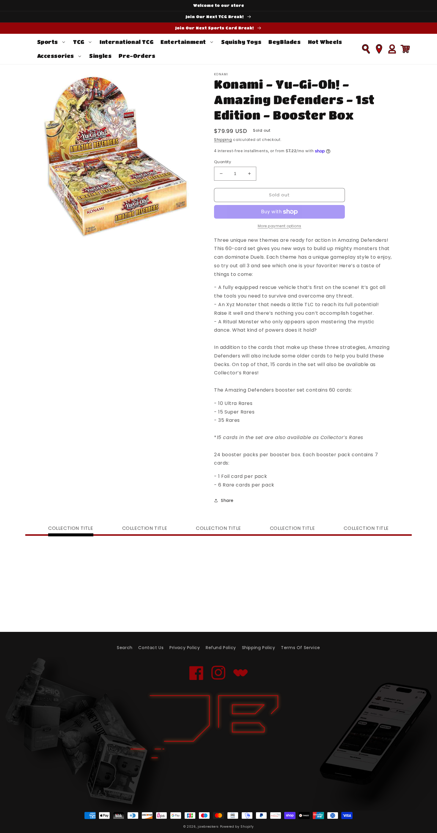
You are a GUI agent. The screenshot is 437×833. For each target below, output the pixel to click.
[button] (52, 42)
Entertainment (183, 42)
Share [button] (227, 500)
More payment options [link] (279, 225)
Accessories (55, 56)
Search (125, 648)
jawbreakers (208, 826)
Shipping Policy (258, 648)
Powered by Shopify (237, 826)
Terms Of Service (300, 648)
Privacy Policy (184, 648)
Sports (47, 42)
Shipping (223, 139)
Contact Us (151, 648)
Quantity (222, 162)
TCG (78, 42)
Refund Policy (221, 648)
